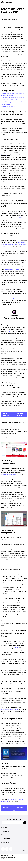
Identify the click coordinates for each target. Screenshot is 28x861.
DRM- (21, 218)
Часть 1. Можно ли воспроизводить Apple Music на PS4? (12, 94)
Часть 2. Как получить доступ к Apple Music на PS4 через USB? (13, 98)
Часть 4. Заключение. (8, 106)
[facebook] (6, 849)
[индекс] (6, 2)
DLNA (17, 648)
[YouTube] (10, 849)
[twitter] (3, 849)
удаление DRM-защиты (12, 269)
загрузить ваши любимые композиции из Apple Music (13, 245)
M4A (10, 331)
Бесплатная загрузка (6, 414)
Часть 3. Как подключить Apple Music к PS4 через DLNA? (13, 103)
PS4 (2, 27)
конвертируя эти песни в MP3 (11, 474)
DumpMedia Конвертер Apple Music (12, 298)
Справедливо (5, 155)
